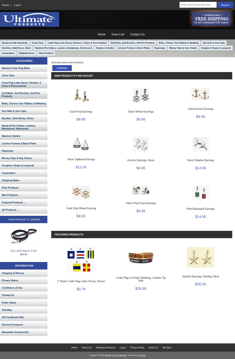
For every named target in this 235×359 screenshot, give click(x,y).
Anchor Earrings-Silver (140, 160)
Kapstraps (159, 48)
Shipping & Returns (13, 273)
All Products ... (10, 209)
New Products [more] (24, 219)
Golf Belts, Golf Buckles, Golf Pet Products (133, 43)
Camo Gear (38, 43)
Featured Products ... (14, 202)
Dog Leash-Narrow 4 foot (23, 250)
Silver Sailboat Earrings (81, 159)
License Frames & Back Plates (134, 48)
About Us (153, 347)
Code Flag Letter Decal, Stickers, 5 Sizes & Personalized (77, 43)
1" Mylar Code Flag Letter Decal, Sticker (81, 281)
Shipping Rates (27, 53)
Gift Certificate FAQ (13, 317)
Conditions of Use (12, 287)
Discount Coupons (12, 324)
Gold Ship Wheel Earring (81, 208)
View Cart (117, 34)
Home (5, 4)
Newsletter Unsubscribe (15, 332)
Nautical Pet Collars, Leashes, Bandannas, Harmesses (63, 48)
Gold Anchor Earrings (201, 108)
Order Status (9, 302)
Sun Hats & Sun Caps (214, 43)
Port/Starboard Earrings (201, 208)
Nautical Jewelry (105, 48)
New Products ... (11, 195)
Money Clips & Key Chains (183, 48)
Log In (17, 4)
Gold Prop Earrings (81, 111)
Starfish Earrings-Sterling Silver (200, 276)
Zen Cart (142, 355)
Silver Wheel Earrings (141, 111)
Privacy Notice (10, 280)
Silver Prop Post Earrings (141, 203)
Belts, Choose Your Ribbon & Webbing (178, 43)
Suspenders (8, 53)
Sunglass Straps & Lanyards (216, 48)
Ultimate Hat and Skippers (116, 355)
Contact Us (137, 34)
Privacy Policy (137, 347)
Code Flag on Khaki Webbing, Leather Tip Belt (141, 279)
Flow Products (46, 53)
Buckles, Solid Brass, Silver (16, 48)
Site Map (7, 310)
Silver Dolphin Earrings (200, 160)
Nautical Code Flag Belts (15, 43)
